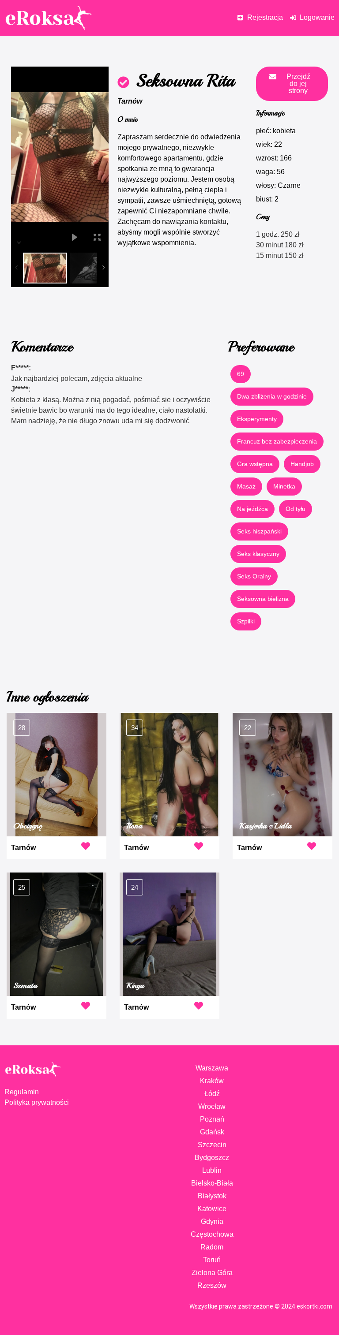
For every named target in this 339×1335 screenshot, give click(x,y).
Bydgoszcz (212, 1157)
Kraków (212, 1081)
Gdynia (212, 1221)
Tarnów (129, 101)
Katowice (211, 1208)
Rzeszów (211, 1285)
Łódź (212, 1093)
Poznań (212, 1119)
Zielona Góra (212, 1272)
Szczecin (212, 1145)
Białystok (212, 1196)
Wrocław (212, 1106)
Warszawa (212, 1068)
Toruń (212, 1260)
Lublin (212, 1170)
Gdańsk (212, 1132)
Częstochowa (212, 1234)
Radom (211, 1247)
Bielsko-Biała (212, 1183)
